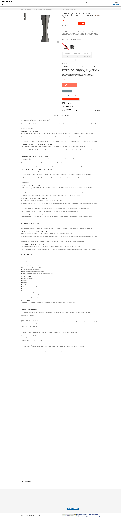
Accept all (116, 4)
